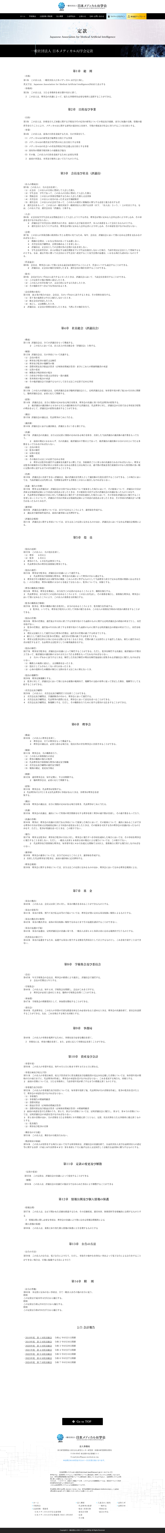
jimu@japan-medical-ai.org (101, 1489)
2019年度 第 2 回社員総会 (38, 1342)
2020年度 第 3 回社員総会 (38, 1346)
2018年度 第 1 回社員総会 (38, 1338)
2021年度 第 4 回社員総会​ (38, 1350)
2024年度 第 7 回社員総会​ (38, 1362)
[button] (32, 16)
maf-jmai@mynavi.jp (92, 1472)
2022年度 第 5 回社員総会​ (38, 1354)
